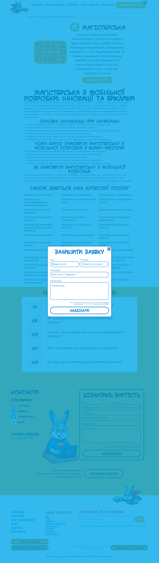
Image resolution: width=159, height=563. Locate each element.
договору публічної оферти (101, 303)
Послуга (84, 260)
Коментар (56, 281)
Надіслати (79, 310)
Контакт (55, 270)
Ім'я (52, 260)
